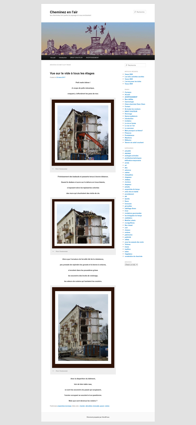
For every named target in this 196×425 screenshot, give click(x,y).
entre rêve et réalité (131, 191)
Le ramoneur (129, 128)
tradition (128, 249)
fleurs (127, 201)
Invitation (128, 121)
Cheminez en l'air (64, 11)
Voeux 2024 (129, 84)
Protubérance (129, 135)
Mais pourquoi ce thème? (134, 130)
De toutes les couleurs (132, 109)
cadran (127, 172)
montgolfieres (130, 223)
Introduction (63, 57)
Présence (128, 133)
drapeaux (128, 184)
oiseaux (127, 230)
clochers (128, 182)
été (126, 196)
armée (127, 163)
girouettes (128, 206)
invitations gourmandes (133, 213)
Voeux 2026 (129, 74)
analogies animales (131, 155)
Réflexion (128, 140)
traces (127, 247)
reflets (127, 239)
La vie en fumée (130, 123)
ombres (127, 232)
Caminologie (129, 102)
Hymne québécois (131, 116)
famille (127, 199)
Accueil (52, 57)
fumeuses (128, 204)
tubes (127, 251)
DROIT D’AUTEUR (76, 57)
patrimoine (128, 235)
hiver (126, 211)
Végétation (128, 254)
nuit (126, 227)
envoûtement (129, 194)
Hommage (128, 114)
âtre (126, 168)
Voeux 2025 (129, 79)
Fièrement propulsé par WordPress (98, 417)
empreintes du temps (64, 406)
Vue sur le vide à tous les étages (72, 73)
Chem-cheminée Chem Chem (135, 104)
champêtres (129, 175)
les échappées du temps (133, 215)
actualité (128, 151)
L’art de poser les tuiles (133, 81)
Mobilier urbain (130, 220)
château (127, 179)
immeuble (96, 406)
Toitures (127, 244)
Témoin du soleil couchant (134, 142)
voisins (107, 406)
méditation (128, 218)
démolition (89, 406)
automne (128, 170)
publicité (128, 237)
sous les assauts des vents (134, 242)
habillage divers (130, 208)
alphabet (128, 153)
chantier (82, 406)
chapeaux (128, 177)
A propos (128, 92)
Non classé (128, 225)
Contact (127, 106)
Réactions (128, 138)
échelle (127, 187)
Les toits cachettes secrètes (134, 76)
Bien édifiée (129, 99)
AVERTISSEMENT (92, 57)
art (126, 165)
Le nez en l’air (130, 126)
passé (102, 406)
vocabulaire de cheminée (133, 256)
